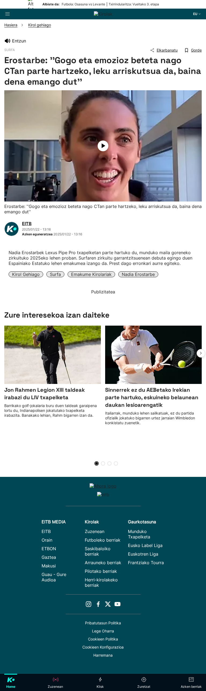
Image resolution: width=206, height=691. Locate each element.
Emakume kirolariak (91, 274)
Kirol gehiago (26, 274)
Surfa (55, 274)
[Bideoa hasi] (103, 146)
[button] (201, 353)
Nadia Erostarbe (138, 274)
